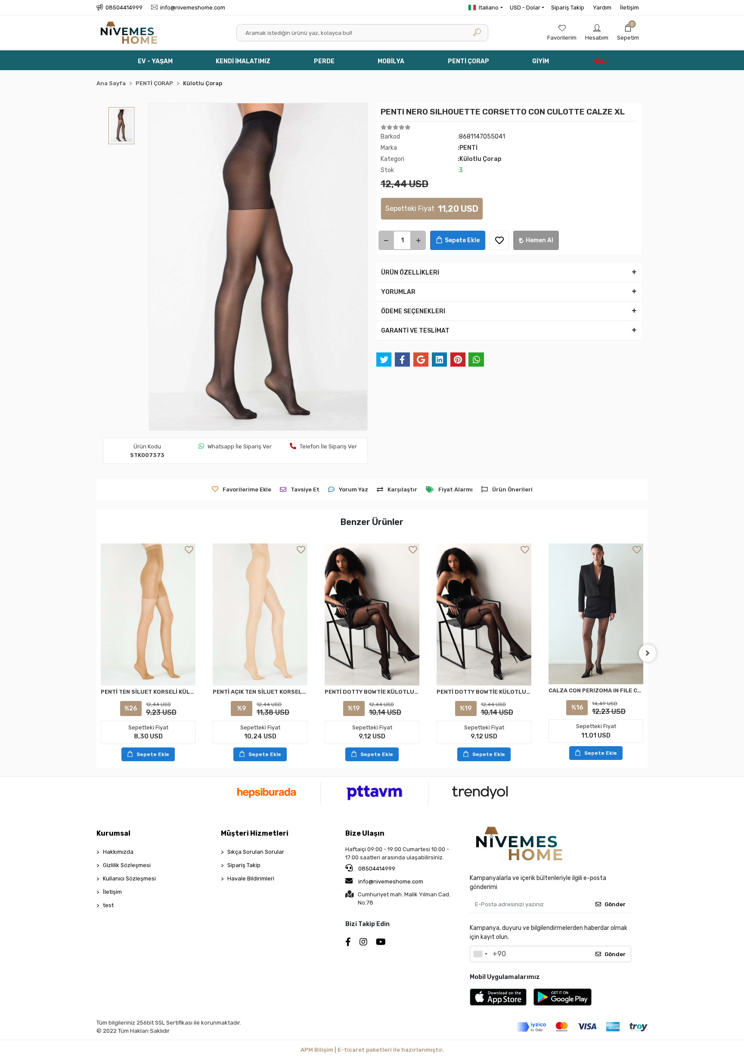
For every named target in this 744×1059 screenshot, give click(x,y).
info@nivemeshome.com (390, 881)
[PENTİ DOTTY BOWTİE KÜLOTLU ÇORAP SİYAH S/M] (372, 614)
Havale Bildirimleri (250, 878)
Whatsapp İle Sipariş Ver (240, 446)
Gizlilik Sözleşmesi (127, 865)
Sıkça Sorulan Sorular (255, 852)
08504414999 (376, 868)
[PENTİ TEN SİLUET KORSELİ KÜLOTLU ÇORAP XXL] (148, 614)
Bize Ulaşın (364, 833)
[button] (628, 33)
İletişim (629, 7)
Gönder (615, 904)
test (108, 905)
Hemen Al (539, 240)
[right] (647, 653)
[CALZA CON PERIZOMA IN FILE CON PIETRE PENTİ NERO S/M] (596, 614)
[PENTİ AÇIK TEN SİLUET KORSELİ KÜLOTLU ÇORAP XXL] (260, 614)
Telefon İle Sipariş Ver (328, 446)
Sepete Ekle (462, 240)
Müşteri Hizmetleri (254, 833)
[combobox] (480, 954)
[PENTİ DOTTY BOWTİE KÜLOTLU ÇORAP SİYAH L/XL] (484, 614)
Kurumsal (113, 833)
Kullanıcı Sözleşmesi (129, 878)
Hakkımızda (118, 852)
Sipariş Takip (567, 7)
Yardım (602, 7)
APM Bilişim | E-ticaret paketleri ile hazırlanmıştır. (372, 1050)
